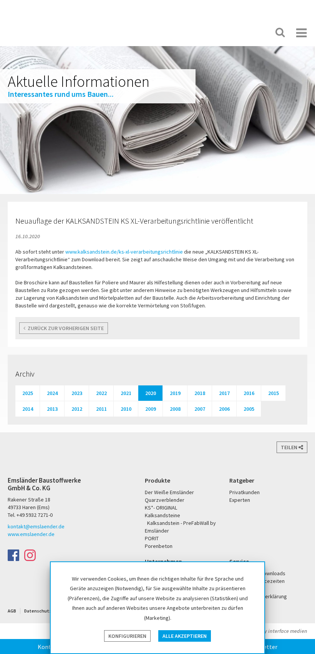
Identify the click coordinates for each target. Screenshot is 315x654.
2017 (224, 393)
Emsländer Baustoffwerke (36, 23)
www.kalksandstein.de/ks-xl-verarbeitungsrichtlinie (124, 251)
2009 (150, 408)
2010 (126, 408)
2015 (273, 393)
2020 (150, 393)
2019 (175, 393)
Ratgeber (241, 480)
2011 (101, 408)
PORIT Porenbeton (221, 32)
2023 (76, 393)
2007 (199, 408)
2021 (126, 393)
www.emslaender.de (31, 534)
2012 (76, 408)
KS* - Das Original (246, 32)
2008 (175, 408)
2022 (101, 393)
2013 (52, 408)
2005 (249, 408)
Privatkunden (244, 492)
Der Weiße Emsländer (191, 32)
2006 (224, 408)
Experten (239, 499)
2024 (52, 393)
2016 (249, 393)
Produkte (157, 480)
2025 (27, 393)
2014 (27, 408)
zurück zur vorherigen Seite (64, 328)
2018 (199, 393)
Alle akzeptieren (184, 635)
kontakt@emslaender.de (36, 526)
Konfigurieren (127, 635)
